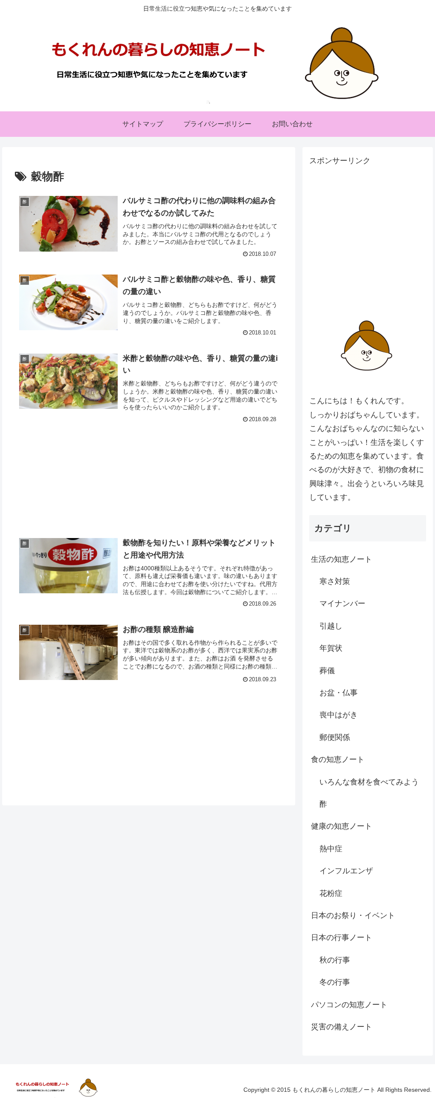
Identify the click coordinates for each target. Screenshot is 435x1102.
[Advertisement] (148, 469)
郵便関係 (334, 737)
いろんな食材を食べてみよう (369, 782)
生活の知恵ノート (341, 559)
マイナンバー (342, 603)
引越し (330, 626)
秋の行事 (334, 960)
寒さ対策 (334, 581)
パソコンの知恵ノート (349, 1004)
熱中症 (330, 848)
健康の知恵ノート (341, 826)
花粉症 (330, 893)
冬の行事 (334, 982)
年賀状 (330, 648)
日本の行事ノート (341, 937)
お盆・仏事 (338, 692)
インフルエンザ (346, 871)
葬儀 (327, 670)
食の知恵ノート (337, 759)
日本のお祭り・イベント (353, 915)
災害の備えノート (341, 1027)
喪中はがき (338, 715)
